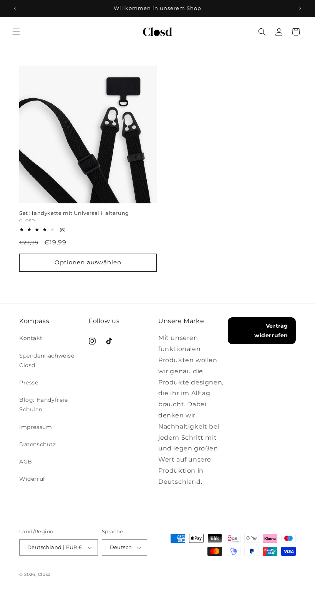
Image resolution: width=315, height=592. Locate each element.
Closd (44, 574)
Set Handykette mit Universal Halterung (74, 213)
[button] (16, 31)
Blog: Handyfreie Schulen (43, 404)
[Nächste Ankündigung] (300, 8)
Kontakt (30, 338)
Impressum (35, 427)
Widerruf (32, 478)
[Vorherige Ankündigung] (15, 8)
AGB (25, 461)
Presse (28, 382)
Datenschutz (37, 444)
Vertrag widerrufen (271, 330)
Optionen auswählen (88, 262)
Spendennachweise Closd (47, 360)
